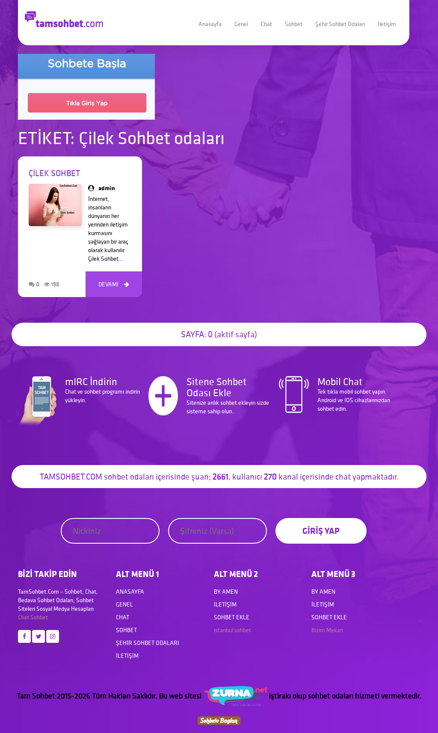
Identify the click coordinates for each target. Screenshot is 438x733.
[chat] (219, 719)
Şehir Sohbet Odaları (340, 24)
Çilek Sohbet (54, 173)
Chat (266, 24)
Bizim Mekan (327, 630)
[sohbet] (235, 696)
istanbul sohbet (232, 630)
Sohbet (293, 24)
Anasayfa (210, 24)
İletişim (387, 24)
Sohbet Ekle (231, 617)
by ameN (226, 591)
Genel (241, 24)
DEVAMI (113, 284)
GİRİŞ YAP (321, 530)
